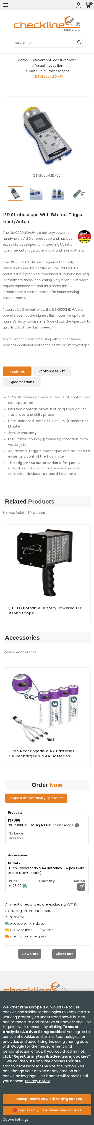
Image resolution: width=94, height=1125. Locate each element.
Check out (64, 954)
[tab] (17, 371)
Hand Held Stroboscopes (49, 71)
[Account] (78, 5)
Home (23, 60)
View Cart (29, 954)
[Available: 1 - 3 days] (25, 885)
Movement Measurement (54, 60)
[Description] (76, 825)
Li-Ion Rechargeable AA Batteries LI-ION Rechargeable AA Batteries (44, 754)
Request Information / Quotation (36, 798)
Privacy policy (37, 1081)
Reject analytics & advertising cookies (49, 1110)
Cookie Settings (16, 1119)
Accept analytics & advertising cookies (49, 1099)
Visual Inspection (49, 65)
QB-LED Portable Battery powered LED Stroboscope (45, 611)
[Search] (79, 43)
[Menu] (5, 5)
